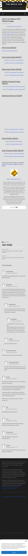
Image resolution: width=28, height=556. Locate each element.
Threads (21, 164)
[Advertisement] (14, 112)
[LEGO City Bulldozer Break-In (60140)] (14, 129)
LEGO (4, 244)
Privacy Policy (13, 496)
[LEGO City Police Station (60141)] (14, 141)
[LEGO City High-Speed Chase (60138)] (14, 72)
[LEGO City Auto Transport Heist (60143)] (14, 153)
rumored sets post (6, 35)
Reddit (3, 165)
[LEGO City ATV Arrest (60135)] (14, 26)
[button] (26, 541)
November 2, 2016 (6, 23)
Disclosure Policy (22, 496)
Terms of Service (6, 496)
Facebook (4, 164)
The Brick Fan (14, 4)
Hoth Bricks (11, 32)
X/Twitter (9, 164)
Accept (14, 552)
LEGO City (6, 242)
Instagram (15, 164)
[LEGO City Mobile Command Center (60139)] (14, 86)
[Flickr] (16, 207)
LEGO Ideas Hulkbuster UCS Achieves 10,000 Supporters (12, 251)
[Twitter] (13, 207)
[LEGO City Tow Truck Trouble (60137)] (14, 60)
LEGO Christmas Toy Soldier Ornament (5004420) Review (13, 257)
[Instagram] (15, 207)
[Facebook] (11, 207)
